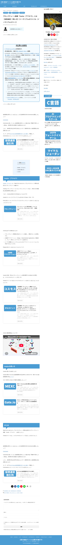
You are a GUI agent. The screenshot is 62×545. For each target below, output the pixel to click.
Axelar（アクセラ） (21, 167)
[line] (24, 486)
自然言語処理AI (12, 78)
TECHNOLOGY (34, 6)
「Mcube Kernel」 (26, 66)
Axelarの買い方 (20, 169)
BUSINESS (14, 6)
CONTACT (37, 537)
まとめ (18, 171)
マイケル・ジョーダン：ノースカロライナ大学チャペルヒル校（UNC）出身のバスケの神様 (53, 160)
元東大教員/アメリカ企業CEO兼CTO (11, 2)
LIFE (24, 6)
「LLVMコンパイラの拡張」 (29, 65)
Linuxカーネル (47, 72)
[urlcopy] (30, 486)
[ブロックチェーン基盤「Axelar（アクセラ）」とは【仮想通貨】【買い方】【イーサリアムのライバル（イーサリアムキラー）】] (18, 486)
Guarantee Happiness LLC (11, 72)
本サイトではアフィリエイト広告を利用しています (31, 541)
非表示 (23, 162)
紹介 (5, 492)
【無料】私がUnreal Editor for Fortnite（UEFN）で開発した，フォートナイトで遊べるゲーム (53, 143)
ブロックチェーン (13, 492)
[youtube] (54, 35)
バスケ (51, 67)
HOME (5, 6)
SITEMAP (50, 537)
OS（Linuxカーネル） (21, 51)
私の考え (46, 62)
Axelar (21, 492)
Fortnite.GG (16, 99)
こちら (11, 376)
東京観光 (55, 67)
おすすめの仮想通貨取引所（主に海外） (19, 133)
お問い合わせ (47, 91)
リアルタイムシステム (10, 49)
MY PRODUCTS (44, 6)
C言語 (37, 55)
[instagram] (51, 35)
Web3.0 (7, 492)
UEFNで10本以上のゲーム (13, 97)
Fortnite (10, 99)
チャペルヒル (32, 70)
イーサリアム (20, 78)
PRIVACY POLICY (44, 537)
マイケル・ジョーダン (52, 65)
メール (5, 517)
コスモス (18, 492)
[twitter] (12, 486)
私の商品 (46, 88)
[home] (57, 35)
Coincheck (5, 119)
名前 (5, 512)
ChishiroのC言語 (48, 108)
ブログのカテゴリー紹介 (49, 77)
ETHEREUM (19, 490)
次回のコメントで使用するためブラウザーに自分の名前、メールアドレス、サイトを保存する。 (21, 523)
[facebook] (15, 486)
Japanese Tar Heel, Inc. (19, 76)
